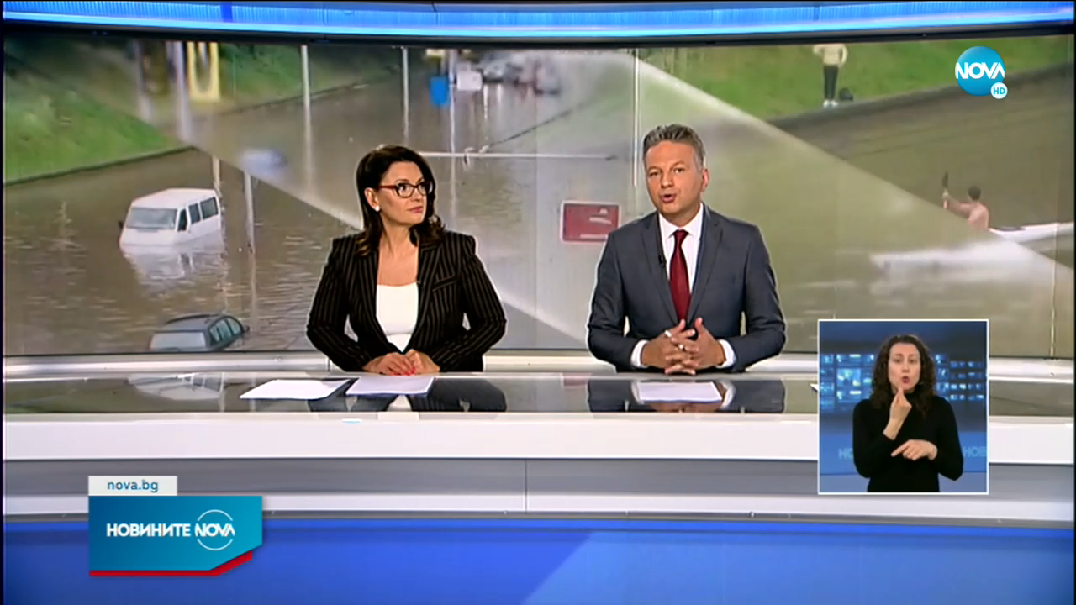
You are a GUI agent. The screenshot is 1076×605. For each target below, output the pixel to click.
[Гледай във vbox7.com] (1045, 583)
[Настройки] (1043, 29)
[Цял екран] (1010, 583)
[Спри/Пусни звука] (63, 583)
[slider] (144, 560)
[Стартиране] (28, 583)
